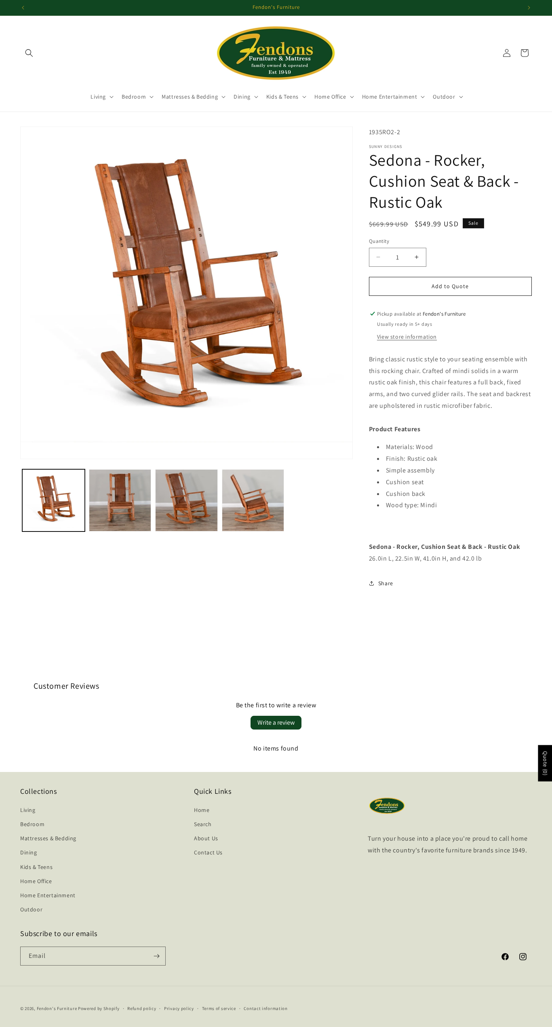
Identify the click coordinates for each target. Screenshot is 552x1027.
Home (201, 810)
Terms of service (219, 1008)
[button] (29, 53)
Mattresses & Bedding (48, 838)
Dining (28, 852)
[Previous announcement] (23, 7)
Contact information (265, 1008)
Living (28, 810)
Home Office (36, 881)
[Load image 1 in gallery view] (53, 500)
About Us (206, 838)
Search (203, 824)
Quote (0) (545, 763)
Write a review (276, 722)
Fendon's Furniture (57, 1008)
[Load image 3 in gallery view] (186, 500)
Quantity (379, 241)
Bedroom (32, 824)
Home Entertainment (48, 895)
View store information (407, 336)
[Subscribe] (156, 956)
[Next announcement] (529, 7)
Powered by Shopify (99, 1008)
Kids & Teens (36, 867)
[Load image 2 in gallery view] (120, 500)
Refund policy (141, 1008)
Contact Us (208, 852)
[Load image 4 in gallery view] (253, 500)
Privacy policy (179, 1008)
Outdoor (31, 909)
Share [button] (385, 583)
